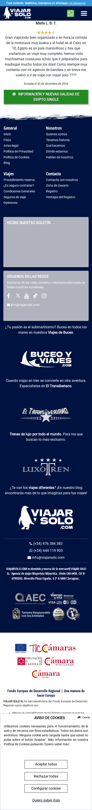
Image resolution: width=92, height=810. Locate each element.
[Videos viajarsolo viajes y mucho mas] (26, 297)
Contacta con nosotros (62, 180)
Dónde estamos (57, 151)
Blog (7, 163)
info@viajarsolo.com (24, 305)
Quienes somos (56, 134)
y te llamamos (77, 3)
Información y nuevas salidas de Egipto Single (48, 97)
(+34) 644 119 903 (48, 550)
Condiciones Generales (19, 191)
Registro (52, 191)
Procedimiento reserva (19, 180)
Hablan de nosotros (59, 157)
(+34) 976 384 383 (47, 543)
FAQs (7, 140)
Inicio (7, 134)
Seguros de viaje (15, 197)
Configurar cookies (46, 788)
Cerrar (86, 717)
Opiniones (10, 203)
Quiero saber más (46, 800)
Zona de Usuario (57, 185)
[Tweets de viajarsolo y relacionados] (18, 297)
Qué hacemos (55, 146)
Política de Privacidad (18, 151)
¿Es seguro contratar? (19, 185)
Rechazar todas (46, 776)
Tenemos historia (58, 140)
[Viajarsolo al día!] (44, 297)
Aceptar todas (46, 764)
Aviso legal (11, 146)
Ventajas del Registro (60, 197)
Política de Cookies (16, 157)
